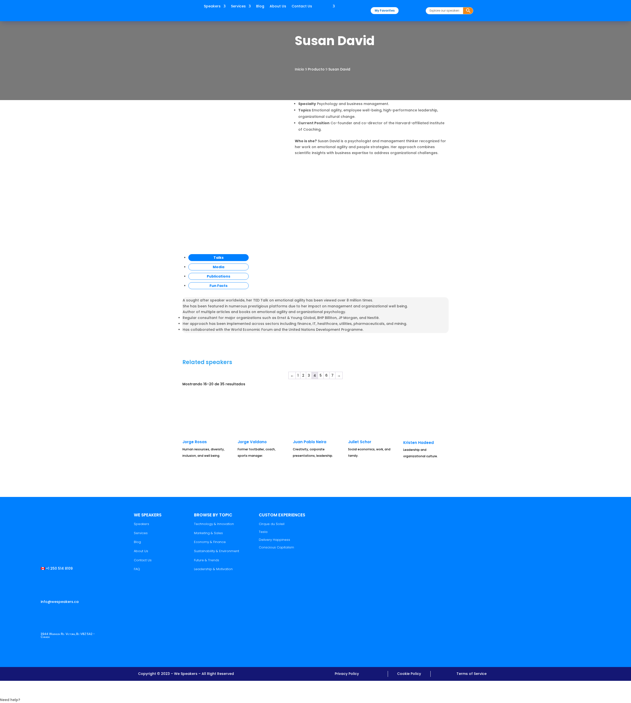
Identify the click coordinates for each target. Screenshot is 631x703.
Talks (218, 257)
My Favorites (385, 10)
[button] (315, 692)
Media (218, 266)
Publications (218, 276)
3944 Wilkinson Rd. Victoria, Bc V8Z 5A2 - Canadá (68, 635)
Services (238, 6)
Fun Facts (219, 285)
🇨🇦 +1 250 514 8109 (57, 568)
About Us (278, 6)
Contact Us (302, 6)
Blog (260, 6)
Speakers (212, 6)
